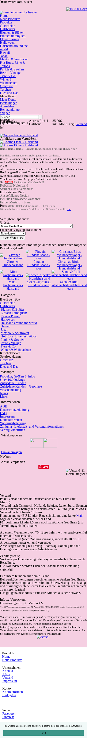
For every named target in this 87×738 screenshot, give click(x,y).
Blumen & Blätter (12, 32)
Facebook (8, 713)
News (4, 393)
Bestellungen (8, 103)
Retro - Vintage (10, 72)
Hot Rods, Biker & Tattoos (12, 64)
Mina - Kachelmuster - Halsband (13, 285)
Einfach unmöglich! (13, 36)
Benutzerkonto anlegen (10, 111)
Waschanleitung (10, 390)
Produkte (6, 22)
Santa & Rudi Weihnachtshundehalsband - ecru (69, 285)
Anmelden (7, 106)
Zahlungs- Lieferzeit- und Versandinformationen (32, 426)
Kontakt (7, 671)
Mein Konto (8, 99)
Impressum (7, 416)
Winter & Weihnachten (8, 81)
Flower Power (9, 39)
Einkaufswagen (11, 452)
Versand (7, 677)
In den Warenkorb (12, 237)
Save (45, 466)
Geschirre (6, 86)
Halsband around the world (14, 47)
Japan (4, 56)
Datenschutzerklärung (14, 409)
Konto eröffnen (12, 692)
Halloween (7, 42)
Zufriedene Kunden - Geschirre (21, 386)
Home (4, 15)
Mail (79, 515)
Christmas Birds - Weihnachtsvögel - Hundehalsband (69, 265)
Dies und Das (9, 93)
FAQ (3, 413)
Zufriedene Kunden (13, 383)
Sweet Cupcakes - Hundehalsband (39, 283)
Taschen (5, 89)
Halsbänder (7, 29)
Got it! (43, 732)
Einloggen (9, 695)
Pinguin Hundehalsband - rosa (38, 265)
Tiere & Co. (8, 76)
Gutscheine (7, 25)
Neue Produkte (10, 19)
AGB (3, 406)
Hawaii (5, 52)
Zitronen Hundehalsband (13, 263)
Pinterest (8, 717)
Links (4, 396)
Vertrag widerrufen (12, 430)
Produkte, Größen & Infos (17, 376)
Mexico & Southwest (14, 59)
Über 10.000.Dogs (12, 379)
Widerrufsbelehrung (13, 423)
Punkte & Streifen (12, 69)
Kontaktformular (11, 420)
